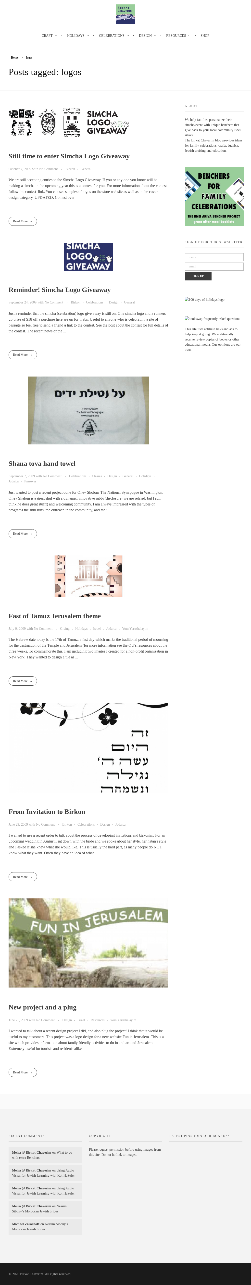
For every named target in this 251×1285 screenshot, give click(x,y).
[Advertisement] (126, 1202)
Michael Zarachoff (25, 1224)
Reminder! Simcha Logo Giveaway (60, 289)
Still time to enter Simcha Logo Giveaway (69, 156)
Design (113, 302)
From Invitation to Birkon (47, 811)
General (86, 169)
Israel (97, 628)
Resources (97, 1020)
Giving (65, 628)
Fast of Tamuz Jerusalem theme (55, 616)
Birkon (70, 169)
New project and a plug (42, 1007)
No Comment (48, 169)
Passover (30, 481)
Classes (97, 476)
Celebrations (94, 302)
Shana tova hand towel (42, 463)
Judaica (14, 481)
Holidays (145, 476)
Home (14, 57)
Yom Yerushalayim (135, 628)
